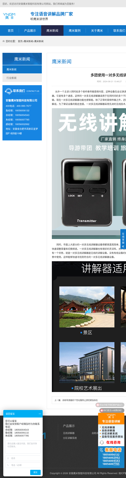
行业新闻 (11, 77)
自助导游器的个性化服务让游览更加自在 (80, 400)
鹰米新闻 (52, 30)
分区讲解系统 (70, 437)
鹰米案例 (75, 30)
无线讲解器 (68, 433)
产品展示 (30, 30)
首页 (11, 30)
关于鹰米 (97, 30)
